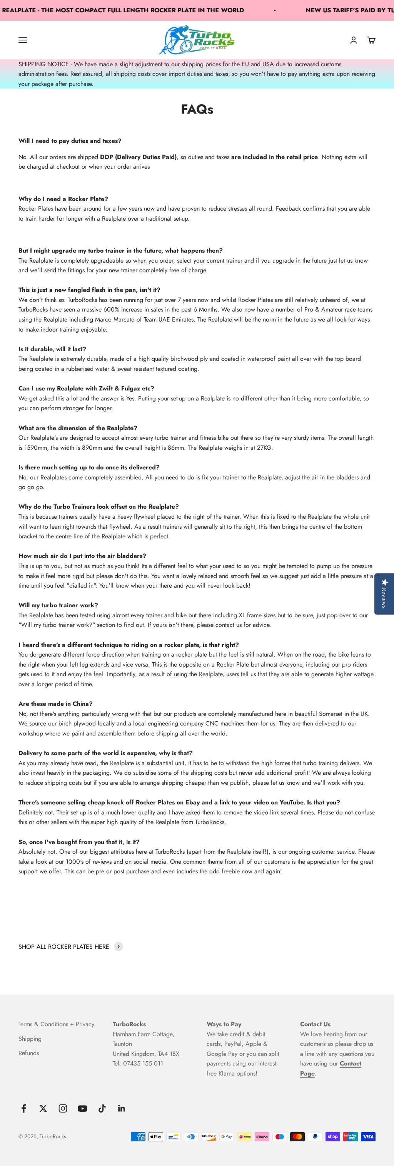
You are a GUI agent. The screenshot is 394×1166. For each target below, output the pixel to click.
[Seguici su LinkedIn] (122, 1108)
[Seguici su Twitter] (43, 1108)
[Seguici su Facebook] (23, 1108)
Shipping (30, 1038)
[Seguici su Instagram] (63, 1108)
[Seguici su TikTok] (102, 1108)
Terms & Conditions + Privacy (56, 1024)
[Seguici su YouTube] (82, 1108)
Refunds (28, 1053)
